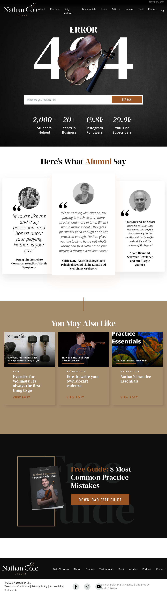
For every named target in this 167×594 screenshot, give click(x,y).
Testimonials (89, 9)
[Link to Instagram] (87, 587)
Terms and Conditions (17, 586)
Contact (152, 9)
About (41, 9)
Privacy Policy (39, 586)
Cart (141, 9)
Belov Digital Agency (121, 584)
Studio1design (109, 588)
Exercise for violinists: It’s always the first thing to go (26, 383)
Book (104, 9)
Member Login (156, 1)
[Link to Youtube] (99, 587)
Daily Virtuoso (61, 569)
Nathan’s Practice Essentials (136, 378)
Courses (54, 9)
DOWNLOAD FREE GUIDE (100, 499)
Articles (116, 9)
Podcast (129, 9)
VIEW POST (21, 397)
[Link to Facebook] (76, 587)
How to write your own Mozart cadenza (83, 381)
